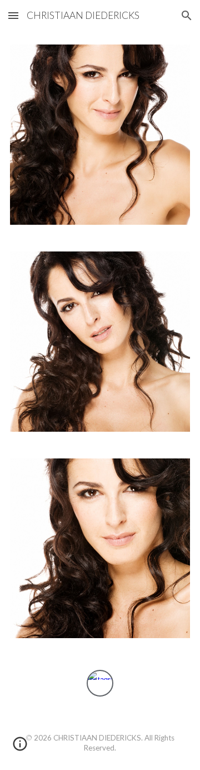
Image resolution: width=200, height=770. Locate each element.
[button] (13, 15)
